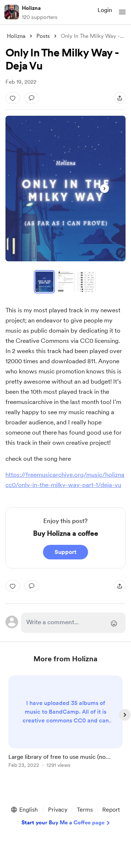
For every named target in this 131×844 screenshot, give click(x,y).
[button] (122, 12)
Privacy (57, 809)
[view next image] (104, 188)
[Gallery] (65, 188)
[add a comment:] (31, 98)
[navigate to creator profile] (11, 12)
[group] (65, 725)
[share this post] (120, 98)
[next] (125, 715)
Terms (85, 809)
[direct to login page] (73, 623)
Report (111, 809)
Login (105, 10)
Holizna (31, 8)
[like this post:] (12, 98)
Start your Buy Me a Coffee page (62, 822)
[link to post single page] (65, 722)
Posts (43, 36)
